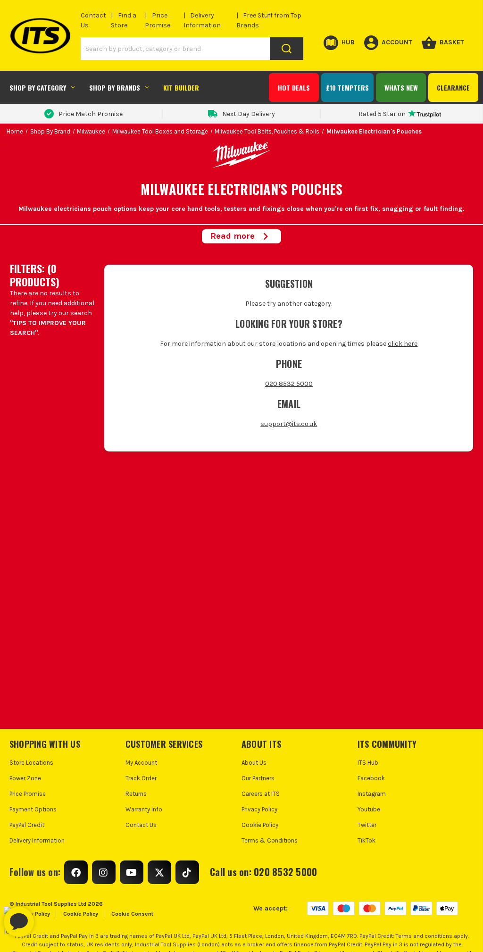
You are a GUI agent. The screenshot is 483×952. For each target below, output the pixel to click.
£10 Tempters (347, 87)
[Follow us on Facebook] (76, 872)
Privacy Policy (259, 809)
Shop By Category (37, 87)
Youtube (369, 809)
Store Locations (31, 762)
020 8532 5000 (289, 384)
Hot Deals (294, 87)
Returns (136, 793)
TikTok (366, 840)
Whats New (401, 87)
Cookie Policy (260, 824)
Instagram (372, 793)
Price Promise (27, 793)
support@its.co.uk (288, 424)
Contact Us (141, 824)
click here (402, 344)
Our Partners (258, 778)
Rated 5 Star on (382, 114)
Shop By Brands (114, 87)
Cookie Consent (132, 913)
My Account (141, 762)
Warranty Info (143, 809)
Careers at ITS (261, 793)
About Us (254, 762)
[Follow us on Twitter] (159, 872)
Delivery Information (37, 840)
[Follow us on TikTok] (187, 872)
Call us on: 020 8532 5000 (263, 872)
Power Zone (25, 778)
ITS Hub (368, 762)
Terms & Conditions (270, 840)
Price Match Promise (90, 114)
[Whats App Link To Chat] (49, 917)
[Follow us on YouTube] (131, 872)
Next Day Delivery (248, 114)
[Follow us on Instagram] (104, 872)
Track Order (141, 778)
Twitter (367, 824)
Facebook (371, 778)
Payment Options (33, 809)
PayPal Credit (26, 824)
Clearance (453, 87)
